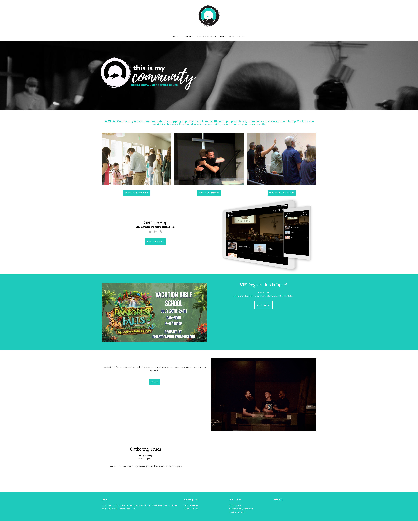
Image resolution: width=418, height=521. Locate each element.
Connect (189, 36)
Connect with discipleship (281, 193)
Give (231, 36)
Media (222, 36)
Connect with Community (136, 193)
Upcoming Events (206, 36)
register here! (263, 305)
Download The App (155, 242)
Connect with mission (209, 193)
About (176, 36)
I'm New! (154, 382)
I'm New (241, 36)
